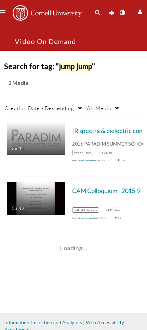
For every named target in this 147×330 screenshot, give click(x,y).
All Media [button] (99, 108)
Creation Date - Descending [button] (39, 108)
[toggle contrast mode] (122, 12)
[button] (139, 11)
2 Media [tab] (18, 82)
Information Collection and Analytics (43, 322)
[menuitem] (97, 12)
